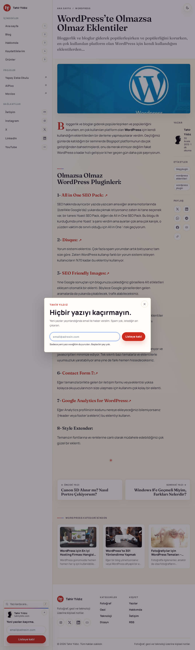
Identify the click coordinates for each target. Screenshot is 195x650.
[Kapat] (144, 304)
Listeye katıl (133, 336)
